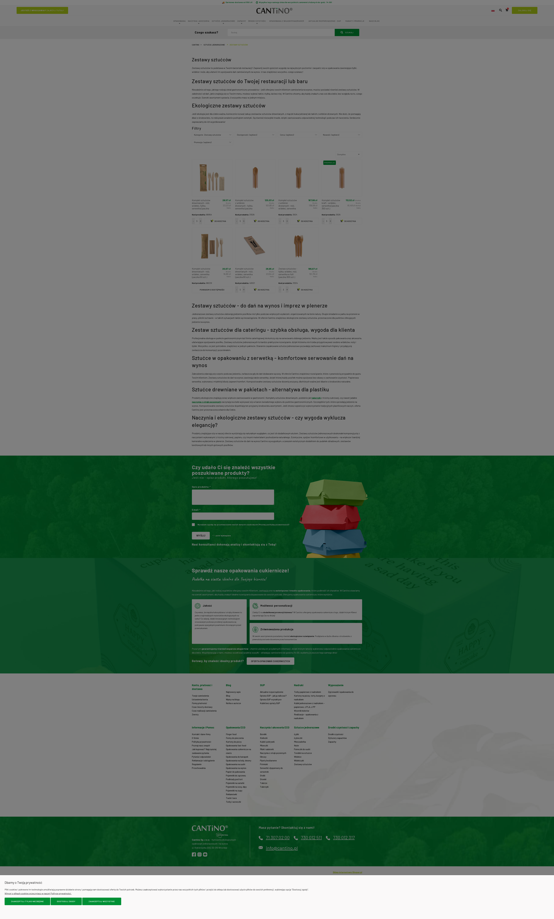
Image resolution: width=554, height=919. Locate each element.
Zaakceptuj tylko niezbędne (27, 901)
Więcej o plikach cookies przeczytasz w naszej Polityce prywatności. (38, 893)
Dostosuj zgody (66, 901)
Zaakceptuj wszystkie (102, 901)
